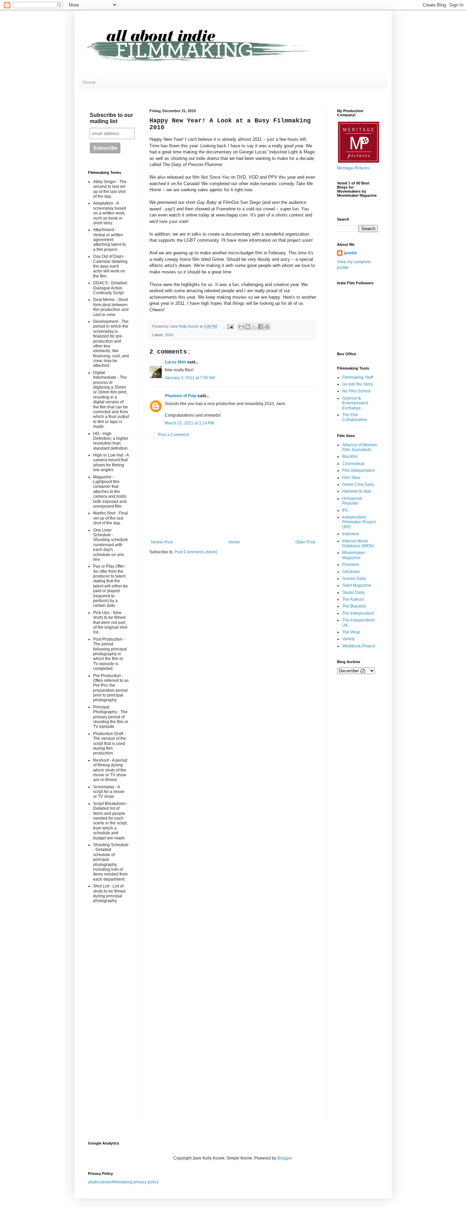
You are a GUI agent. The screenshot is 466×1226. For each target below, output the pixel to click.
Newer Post (162, 542)
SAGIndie (351, 571)
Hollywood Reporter (352, 501)
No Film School (356, 391)
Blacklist (350, 456)
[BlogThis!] (247, 326)
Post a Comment (173, 434)
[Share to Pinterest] (267, 326)
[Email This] (241, 326)
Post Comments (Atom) (196, 552)
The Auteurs (353, 599)
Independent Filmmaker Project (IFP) (359, 522)
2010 (169, 335)
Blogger (284, 1158)
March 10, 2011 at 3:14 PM (189, 423)
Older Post (305, 542)
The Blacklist (354, 606)
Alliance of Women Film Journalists (359, 447)
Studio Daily (353, 592)
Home (89, 82)
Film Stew (351, 477)
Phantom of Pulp (180, 395)
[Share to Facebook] (260, 326)
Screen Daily (354, 578)
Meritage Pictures (353, 168)
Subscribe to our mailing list (111, 118)
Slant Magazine (356, 585)
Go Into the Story (357, 384)
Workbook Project (358, 646)
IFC (345, 510)
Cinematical (353, 463)
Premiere (350, 564)
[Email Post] (229, 326)
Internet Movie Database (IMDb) (358, 543)
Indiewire (350, 534)
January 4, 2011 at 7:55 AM (190, 377)
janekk (350, 253)
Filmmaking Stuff (357, 377)
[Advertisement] (233, 488)
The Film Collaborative (354, 417)
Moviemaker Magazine (353, 555)
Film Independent (358, 470)
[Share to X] (254, 326)
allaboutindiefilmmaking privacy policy (123, 1182)
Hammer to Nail (356, 491)
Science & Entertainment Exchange (355, 403)
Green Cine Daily (358, 484)
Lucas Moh (175, 362)
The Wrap (351, 632)
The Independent (358, 613)
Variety (348, 639)
